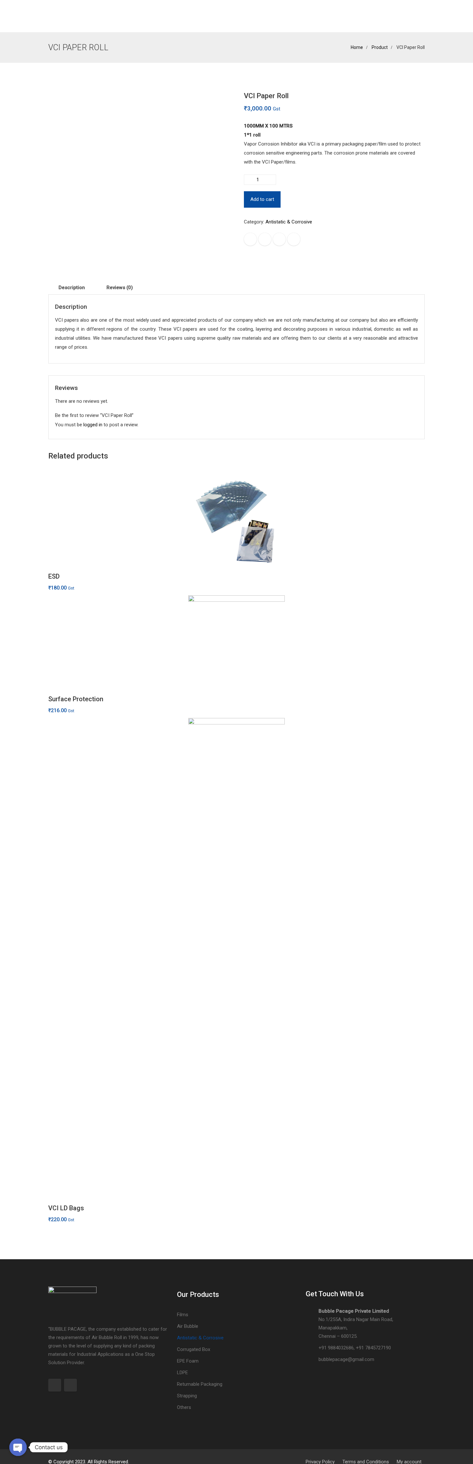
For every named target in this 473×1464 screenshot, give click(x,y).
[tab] (71, 288)
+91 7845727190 (373, 1348)
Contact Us (301, 16)
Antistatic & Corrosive (288, 222)
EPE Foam (188, 1361)
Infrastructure (115, 16)
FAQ (276, 16)
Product (380, 47)
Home (55, 16)
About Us (80, 16)
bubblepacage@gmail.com (346, 1359)
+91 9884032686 (336, 1348)
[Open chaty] (18, 1447)
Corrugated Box (193, 1349)
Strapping (187, 1396)
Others (184, 1407)
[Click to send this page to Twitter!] (264, 239)
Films (182, 1315)
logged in (92, 425)
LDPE (182, 1372)
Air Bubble (187, 1326)
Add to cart (262, 199)
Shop (144, 16)
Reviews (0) (120, 287)
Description (72, 287)
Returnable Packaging (199, 1384)
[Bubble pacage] (189, 16)
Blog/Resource (247, 16)
